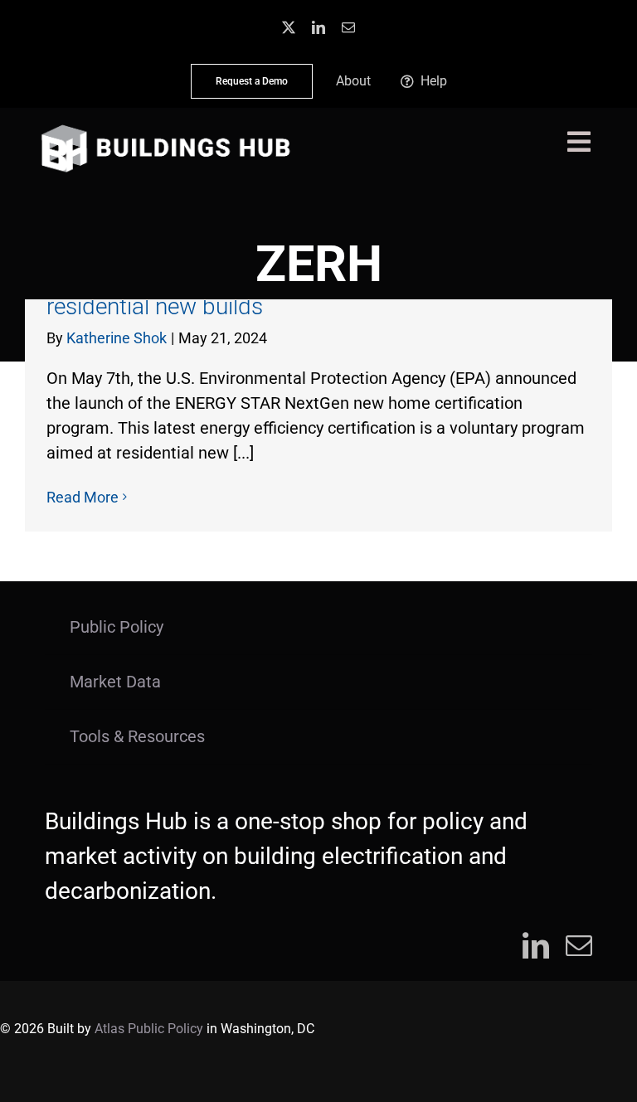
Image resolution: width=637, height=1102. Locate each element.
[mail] (348, 27)
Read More (82, 497)
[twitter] (288, 27)
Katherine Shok (116, 338)
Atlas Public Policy (149, 1028)
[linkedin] (318, 27)
